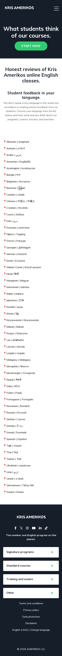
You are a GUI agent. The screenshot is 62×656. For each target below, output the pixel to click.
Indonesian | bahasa (16, 287)
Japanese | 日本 (13, 300)
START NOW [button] (31, 46)
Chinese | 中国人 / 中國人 (19, 201)
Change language (40, 629)
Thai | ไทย (10, 452)
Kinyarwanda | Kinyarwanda (21, 320)
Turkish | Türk (12, 458)
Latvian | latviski (14, 346)
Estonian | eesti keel (16, 227)
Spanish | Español (15, 439)
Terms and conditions (31, 603)
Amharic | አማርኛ (14, 148)
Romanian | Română (16, 406)
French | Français (14, 240)
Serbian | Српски (14, 419)
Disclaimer (31, 623)
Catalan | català (13, 194)
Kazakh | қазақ (13, 306)
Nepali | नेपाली (12, 379)
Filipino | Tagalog (14, 234)
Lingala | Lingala (14, 353)
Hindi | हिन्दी (11, 273)
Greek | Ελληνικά (14, 260)
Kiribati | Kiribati (13, 326)
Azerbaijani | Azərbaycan (19, 168)
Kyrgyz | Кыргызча (15, 333)
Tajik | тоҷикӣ (12, 445)
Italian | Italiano (13, 293)
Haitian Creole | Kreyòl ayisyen (22, 267)
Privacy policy (31, 610)
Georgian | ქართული (17, 247)
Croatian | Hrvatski (15, 207)
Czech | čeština (13, 214)
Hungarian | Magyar (16, 280)
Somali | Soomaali (14, 432)
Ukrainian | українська (17, 465)
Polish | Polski (12, 392)
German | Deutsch (15, 254)
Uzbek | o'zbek (13, 478)
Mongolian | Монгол (16, 366)
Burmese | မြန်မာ (14, 187)
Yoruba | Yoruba (13, 492)
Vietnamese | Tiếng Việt (18, 485)
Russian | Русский (14, 412)
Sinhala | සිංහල (13, 425)
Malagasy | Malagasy (17, 359)
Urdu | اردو (10, 472)
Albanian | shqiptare (16, 141)
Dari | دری (10, 221)
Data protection (31, 616)
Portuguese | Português (18, 399)
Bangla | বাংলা (11, 174)
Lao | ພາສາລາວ (13, 340)
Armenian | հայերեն (17, 161)
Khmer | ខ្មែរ (11, 313)
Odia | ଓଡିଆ (11, 386)
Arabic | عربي (12, 154)
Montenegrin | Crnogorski (19, 373)
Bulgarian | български (16, 181)
